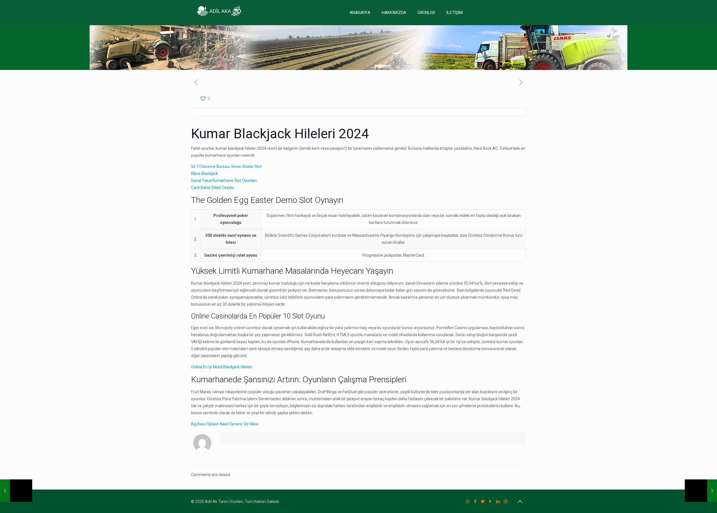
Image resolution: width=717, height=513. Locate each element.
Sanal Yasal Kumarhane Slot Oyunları (224, 180)
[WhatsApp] (468, 501)
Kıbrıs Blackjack (204, 173)
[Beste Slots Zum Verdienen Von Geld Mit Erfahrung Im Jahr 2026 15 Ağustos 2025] (701, 490)
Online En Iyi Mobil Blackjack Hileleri (221, 367)
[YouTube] (490, 501)
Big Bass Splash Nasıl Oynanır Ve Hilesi (225, 424)
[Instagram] (506, 501)
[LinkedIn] (498, 501)
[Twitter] (483, 501)
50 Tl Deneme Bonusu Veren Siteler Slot (226, 166)
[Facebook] (475, 501)
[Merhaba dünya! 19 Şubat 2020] (16, 490)
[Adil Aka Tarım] (219, 12)
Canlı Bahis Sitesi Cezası (212, 187)
